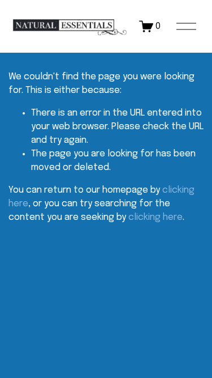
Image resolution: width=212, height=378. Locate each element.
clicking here (155, 217)
